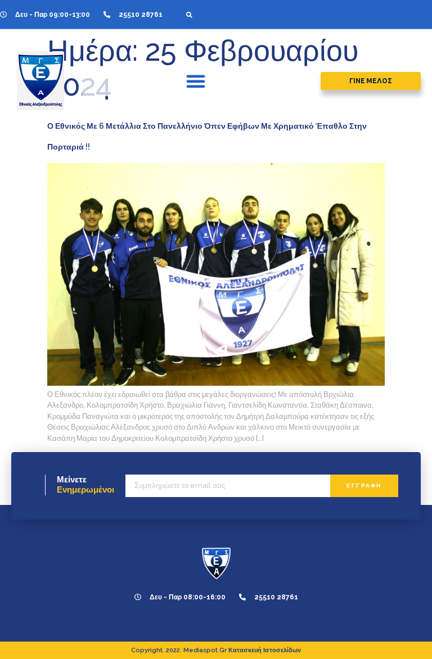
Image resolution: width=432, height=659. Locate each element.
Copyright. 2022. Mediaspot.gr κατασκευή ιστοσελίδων (216, 650)
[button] (189, 14)
